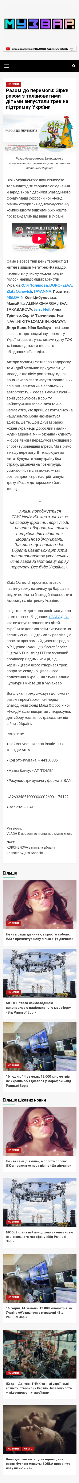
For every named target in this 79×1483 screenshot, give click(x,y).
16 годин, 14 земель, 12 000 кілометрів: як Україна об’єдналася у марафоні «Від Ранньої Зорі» (38, 1081)
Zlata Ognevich (19, 291)
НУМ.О (28, 1448)
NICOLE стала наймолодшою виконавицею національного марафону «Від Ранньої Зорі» (38, 1007)
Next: (31, 847)
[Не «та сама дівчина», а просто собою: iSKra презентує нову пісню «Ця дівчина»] (39, 904)
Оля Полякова (34, 285)
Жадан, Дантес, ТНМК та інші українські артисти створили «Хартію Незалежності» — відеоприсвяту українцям (39, 1388)
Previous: (39, 831)
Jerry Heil (41, 309)
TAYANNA (42, 291)
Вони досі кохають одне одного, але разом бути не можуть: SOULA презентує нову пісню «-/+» (38, 1463)
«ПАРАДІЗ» (58, 616)
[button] (7, 65)
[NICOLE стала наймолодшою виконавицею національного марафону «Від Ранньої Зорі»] (39, 973)
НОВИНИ (13, 84)
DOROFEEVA (60, 285)
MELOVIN (15, 297)
